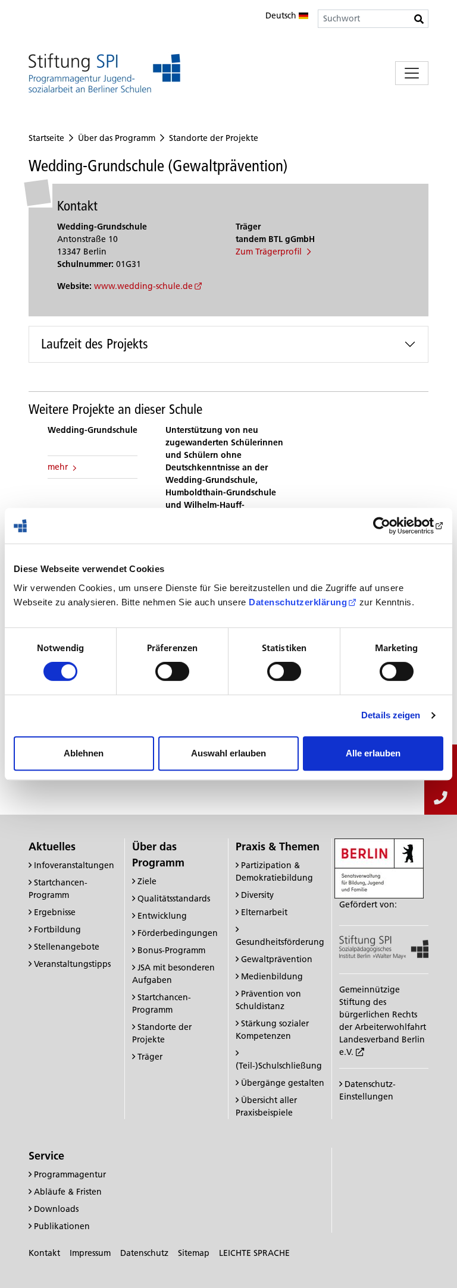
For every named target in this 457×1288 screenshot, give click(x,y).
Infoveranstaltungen (74, 865)
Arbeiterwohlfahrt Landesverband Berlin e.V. (382, 1039)
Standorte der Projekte (213, 138)
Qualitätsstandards (173, 898)
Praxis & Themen (278, 846)
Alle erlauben (373, 753)
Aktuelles (52, 846)
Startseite (46, 138)
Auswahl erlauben (228, 753)
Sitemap (193, 1253)
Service (46, 1156)
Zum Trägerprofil (270, 251)
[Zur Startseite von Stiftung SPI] (383, 946)
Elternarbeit (264, 912)
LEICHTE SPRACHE (254, 1253)
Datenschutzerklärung (298, 602)
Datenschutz (144, 1253)
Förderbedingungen (177, 933)
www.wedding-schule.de (143, 286)
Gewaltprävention (276, 959)
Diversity (257, 895)
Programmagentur (70, 1174)
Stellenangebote (66, 946)
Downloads (56, 1209)
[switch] (172, 671)
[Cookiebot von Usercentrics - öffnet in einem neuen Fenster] (391, 526)
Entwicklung (162, 915)
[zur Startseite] (104, 72)
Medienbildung (272, 976)
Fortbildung (57, 929)
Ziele (146, 881)
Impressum (90, 1253)
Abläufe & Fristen (68, 1191)
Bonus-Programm (171, 950)
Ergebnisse (55, 912)
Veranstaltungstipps (72, 964)
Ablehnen (84, 753)
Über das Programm (116, 138)
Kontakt (44, 1253)
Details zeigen (390, 715)
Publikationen (62, 1226)
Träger (149, 1056)
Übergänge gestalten (282, 1082)
